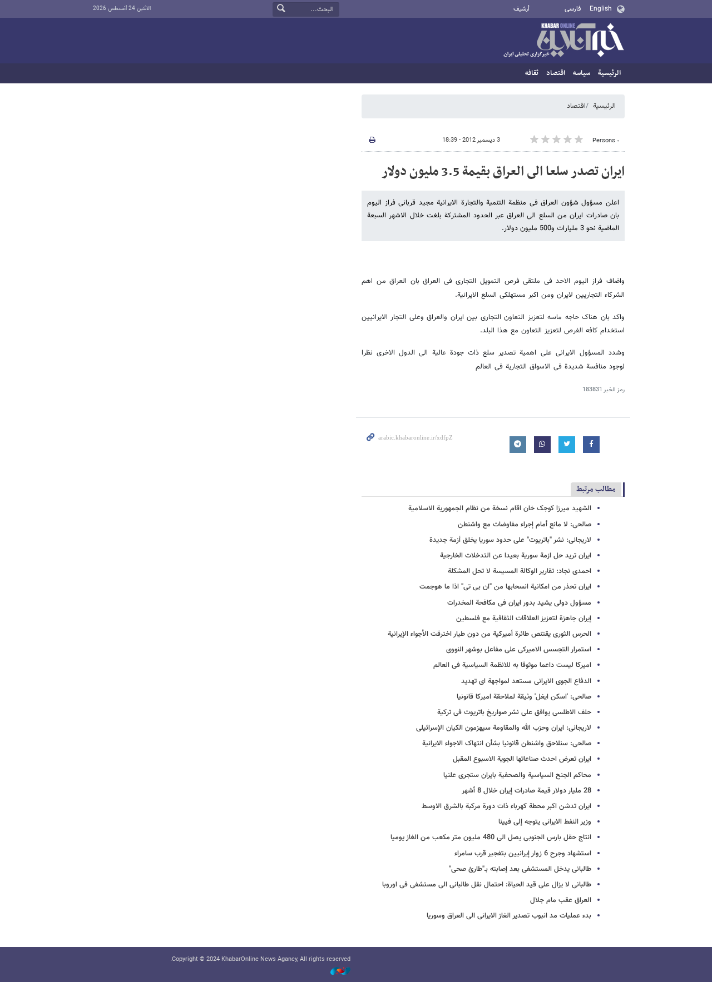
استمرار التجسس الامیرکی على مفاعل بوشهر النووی (518, 649)
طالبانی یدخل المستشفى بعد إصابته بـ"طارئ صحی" (520, 869)
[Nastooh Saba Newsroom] (334, 971)
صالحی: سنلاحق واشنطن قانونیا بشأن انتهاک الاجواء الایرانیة (506, 743)
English (601, 9)
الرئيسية (609, 73)
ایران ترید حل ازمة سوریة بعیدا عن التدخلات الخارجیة (515, 555)
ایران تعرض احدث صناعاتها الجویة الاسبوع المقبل (522, 759)
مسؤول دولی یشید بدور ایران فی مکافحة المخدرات (519, 603)
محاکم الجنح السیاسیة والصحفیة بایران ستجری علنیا (517, 775)
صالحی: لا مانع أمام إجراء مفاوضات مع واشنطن (524, 524)
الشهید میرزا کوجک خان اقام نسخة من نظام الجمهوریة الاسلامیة (499, 508)
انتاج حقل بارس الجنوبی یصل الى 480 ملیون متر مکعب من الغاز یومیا (490, 837)
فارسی (573, 9)
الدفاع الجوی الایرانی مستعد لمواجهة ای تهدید (526, 681)
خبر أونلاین (563, 41)
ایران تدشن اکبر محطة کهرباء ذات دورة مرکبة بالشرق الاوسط (506, 806)
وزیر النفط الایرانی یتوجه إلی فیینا (544, 822)
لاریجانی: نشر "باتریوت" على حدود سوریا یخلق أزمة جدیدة (510, 540)
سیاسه (581, 73)
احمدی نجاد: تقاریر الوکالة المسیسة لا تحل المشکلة (519, 571)
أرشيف (521, 9)
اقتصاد (555, 73)
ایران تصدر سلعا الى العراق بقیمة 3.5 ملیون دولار (503, 172)
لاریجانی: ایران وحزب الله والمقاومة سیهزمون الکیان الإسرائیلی (503, 728)
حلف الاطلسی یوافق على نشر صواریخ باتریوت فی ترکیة (514, 712)
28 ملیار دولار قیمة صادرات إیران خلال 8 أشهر (526, 790)
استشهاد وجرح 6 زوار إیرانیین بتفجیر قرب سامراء (522, 853)
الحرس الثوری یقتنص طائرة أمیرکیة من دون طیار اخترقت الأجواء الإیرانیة (489, 634)
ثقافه (531, 73)
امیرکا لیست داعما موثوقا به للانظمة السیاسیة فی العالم (512, 665)
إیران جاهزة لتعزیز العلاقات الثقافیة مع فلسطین (523, 618)
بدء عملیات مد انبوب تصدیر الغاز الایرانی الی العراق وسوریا (509, 915)
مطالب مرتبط (596, 489)
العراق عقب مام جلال (560, 900)
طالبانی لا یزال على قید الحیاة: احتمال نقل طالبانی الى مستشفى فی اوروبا (486, 884)
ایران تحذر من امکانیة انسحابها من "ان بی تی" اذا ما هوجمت (505, 586)
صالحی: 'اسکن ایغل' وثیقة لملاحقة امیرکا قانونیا (524, 696)
